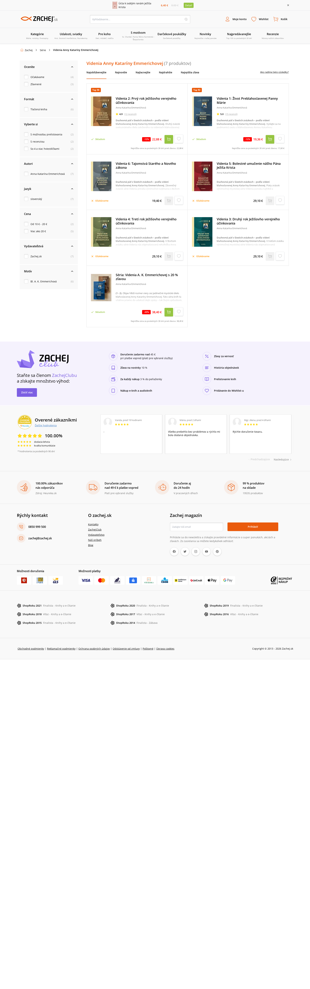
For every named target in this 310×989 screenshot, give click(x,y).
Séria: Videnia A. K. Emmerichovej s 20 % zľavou (147, 277)
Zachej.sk (36, 256)
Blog (90, 545)
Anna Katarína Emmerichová (47, 174)
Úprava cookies (165, 648)
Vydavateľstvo (96, 534)
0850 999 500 (37, 527)
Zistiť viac (27, 392)
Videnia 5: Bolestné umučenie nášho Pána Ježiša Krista (249, 166)
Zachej (29, 50)
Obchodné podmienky (31, 648)
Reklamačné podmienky (61, 648)
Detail (188, 5)
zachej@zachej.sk (40, 538)
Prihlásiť (253, 526)
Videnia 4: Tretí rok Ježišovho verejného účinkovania (146, 221)
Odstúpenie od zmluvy (126, 648)
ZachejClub (95, 529)
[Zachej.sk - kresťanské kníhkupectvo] (39, 19)
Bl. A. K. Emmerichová (43, 281)
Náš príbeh (95, 540)
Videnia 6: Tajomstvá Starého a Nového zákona (146, 166)
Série (43, 50)
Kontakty (93, 524)
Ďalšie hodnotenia (46, 425)
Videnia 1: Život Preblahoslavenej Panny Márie (247, 100)
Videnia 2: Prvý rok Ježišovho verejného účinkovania (146, 100)
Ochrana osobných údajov (94, 648)
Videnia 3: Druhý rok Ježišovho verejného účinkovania (248, 221)
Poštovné (148, 648)
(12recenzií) (130, 114)
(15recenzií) (231, 114)
